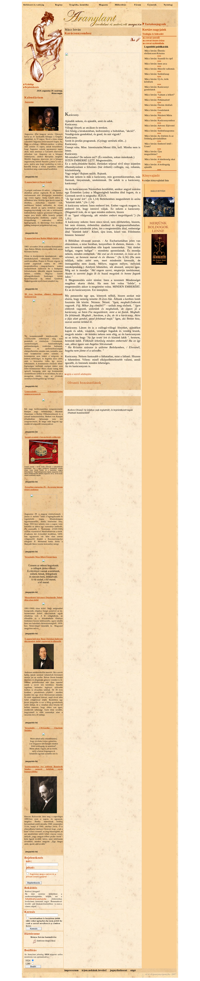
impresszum (71, 970)
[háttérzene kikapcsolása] (46, 941)
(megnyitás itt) (31, 177)
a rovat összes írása (154, 40)
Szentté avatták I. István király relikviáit (42, 437)
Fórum (137, 5)
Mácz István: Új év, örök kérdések (156, 80)
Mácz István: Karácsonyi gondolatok (156, 88)
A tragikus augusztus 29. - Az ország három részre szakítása (43, 488)
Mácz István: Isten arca (156, 63)
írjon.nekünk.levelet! (94, 970)
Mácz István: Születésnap (157, 74)
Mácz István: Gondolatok (157, 110)
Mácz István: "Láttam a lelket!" (160, 94)
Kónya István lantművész (44, 937)
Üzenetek (152, 5)
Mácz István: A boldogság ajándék (157, 165)
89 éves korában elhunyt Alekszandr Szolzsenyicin (43, 295)
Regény (59, 5)
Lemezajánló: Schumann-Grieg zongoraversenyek (43, 392)
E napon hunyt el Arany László (38, 182)
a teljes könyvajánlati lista (156, 180)
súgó (133, 970)
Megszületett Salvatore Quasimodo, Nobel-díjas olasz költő (43, 598)
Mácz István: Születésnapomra (159, 130)
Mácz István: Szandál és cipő (159, 58)
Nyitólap (168, 5)
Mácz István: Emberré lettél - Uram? (158, 145)
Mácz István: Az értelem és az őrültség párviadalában (159, 137)
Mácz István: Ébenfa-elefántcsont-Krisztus (154, 52)
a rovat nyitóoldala (154, 43)
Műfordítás (120, 5)
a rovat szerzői (152, 37)
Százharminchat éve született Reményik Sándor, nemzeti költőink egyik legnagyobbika (43, 769)
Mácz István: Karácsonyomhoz (160, 120)
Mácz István (73, 29)
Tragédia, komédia (79, 5)
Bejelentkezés (32, 87)
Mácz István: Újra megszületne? (153, 152)
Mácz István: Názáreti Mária (158, 115)
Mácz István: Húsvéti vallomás (160, 69)
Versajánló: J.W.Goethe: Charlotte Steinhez (43, 729)
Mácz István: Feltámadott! (157, 100)
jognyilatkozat (118, 970)
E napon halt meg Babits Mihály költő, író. (43, 238)
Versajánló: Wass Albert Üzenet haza (41, 557)
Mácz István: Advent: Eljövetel (160, 125)
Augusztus (29, 102)
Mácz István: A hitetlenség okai (160, 159)
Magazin (103, 5)
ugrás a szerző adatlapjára (78, 374)
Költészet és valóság (33, 5)
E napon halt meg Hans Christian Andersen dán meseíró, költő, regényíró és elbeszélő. (43, 640)
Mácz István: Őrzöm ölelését (158, 105)
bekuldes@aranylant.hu (35, 899)
